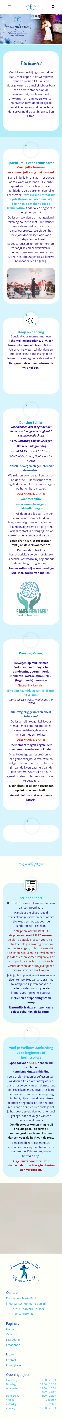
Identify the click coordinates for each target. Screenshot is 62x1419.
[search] (53, 7)
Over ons (12, 1334)
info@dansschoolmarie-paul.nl (26, 1303)
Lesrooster (13, 1340)
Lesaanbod (13, 1345)
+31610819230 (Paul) (19, 1314)
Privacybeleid (14, 1365)
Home (10, 1329)
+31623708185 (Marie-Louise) (25, 1309)
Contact (11, 1360)
